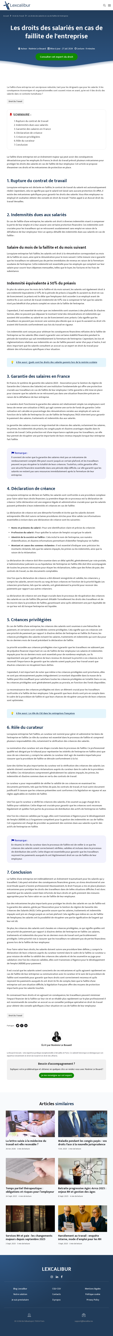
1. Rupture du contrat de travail (31, 121)
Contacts (56, 1294)
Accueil (6, 16)
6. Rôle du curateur (24, 141)
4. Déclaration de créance (28, 133)
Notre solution (20, 1294)
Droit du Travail (18, 16)
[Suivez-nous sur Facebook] (61, 1276)
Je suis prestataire (20, 1300)
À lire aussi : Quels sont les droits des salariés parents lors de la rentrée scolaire (56, 362)
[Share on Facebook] (22, 1025)
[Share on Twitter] (18, 1025)
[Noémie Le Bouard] (56, 1036)
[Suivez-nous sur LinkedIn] (57, 1276)
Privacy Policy (93, 1300)
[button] (104, 5)
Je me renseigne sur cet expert (56, 1075)
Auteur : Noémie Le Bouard (33, 49)
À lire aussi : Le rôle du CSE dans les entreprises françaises (45, 713)
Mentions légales (93, 1289)
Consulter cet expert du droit (56, 57)
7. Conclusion (21, 145)
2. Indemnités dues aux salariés (31, 125)
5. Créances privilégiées (27, 137)
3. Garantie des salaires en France (32, 129)
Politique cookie (92, 1294)
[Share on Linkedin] (26, 1025)
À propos (56, 1300)
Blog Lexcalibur (20, 1289)
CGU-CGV (56, 1289)
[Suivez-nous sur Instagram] (52, 1276)
